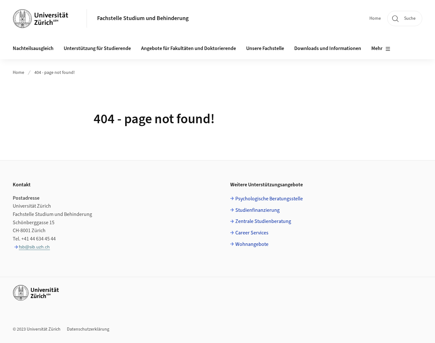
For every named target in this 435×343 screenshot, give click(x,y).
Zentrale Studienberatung (263, 221)
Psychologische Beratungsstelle (269, 198)
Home (375, 18)
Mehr (376, 48)
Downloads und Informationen (327, 48)
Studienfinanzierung (257, 210)
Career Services (251, 232)
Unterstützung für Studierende (97, 48)
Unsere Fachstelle (265, 48)
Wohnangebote (251, 244)
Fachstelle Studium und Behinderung (143, 18)
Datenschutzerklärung (88, 329)
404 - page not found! (54, 72)
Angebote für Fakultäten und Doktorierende (188, 48)
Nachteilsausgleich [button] (33, 48)
